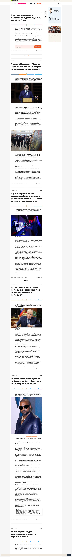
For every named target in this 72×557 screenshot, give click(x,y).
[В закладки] (45, 14)
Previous (49, 22)
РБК (21, 395)
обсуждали (22, 172)
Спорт (16, 274)
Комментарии (26, 55)
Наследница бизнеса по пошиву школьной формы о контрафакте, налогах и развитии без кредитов (53, 19)
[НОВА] (22, 3)
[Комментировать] (45, 11)
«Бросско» (55, 11)
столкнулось (17, 504)
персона (50, 8)
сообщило (29, 361)
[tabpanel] (54, 15)
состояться (32, 473)
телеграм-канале (18, 549)
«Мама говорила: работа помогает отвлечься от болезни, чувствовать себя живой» (54, 15)
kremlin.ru (18, 329)
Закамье (15, 3)
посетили (30, 176)
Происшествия (18, 516)
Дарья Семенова (56, 10)
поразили (36, 363)
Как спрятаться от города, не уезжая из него (54, 36)
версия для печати (39, 50)
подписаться (37, 46)
